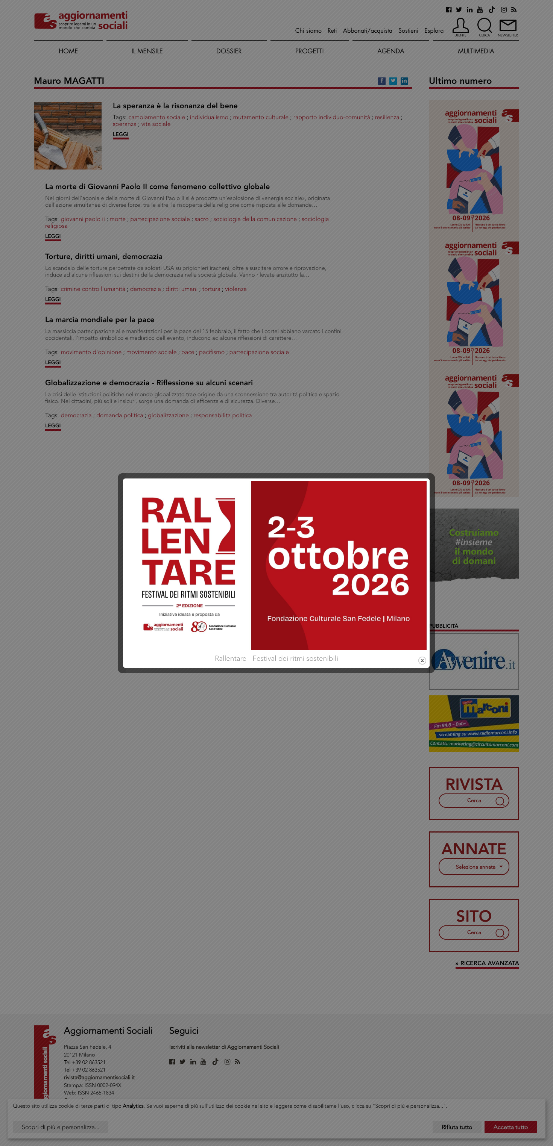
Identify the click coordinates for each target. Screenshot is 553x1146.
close (422, 660)
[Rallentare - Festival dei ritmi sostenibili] (276, 564)
